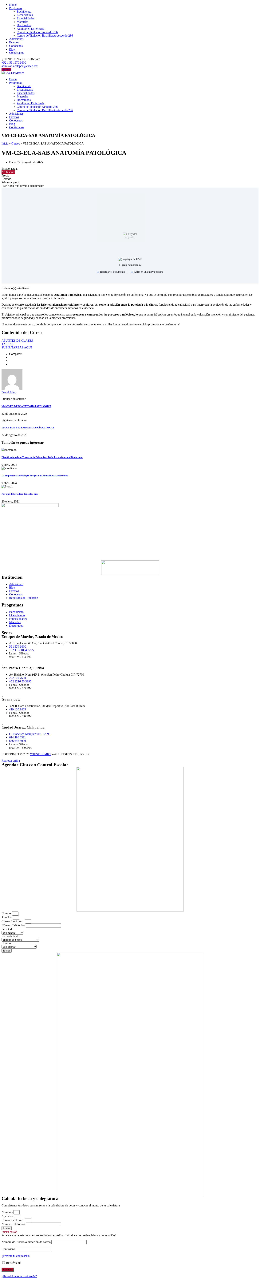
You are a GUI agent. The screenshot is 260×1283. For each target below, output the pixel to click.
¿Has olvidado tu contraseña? (19, 1276)
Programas (15, 8)
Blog (12, 49)
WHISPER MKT (40, 754)
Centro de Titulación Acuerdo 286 (37, 32)
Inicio (5, 143)
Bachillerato (24, 11)
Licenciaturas (25, 15)
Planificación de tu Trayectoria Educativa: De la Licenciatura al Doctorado (42, 457)
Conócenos (16, 45)
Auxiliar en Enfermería (30, 28)
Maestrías (22, 21)
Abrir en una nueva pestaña (148, 271)
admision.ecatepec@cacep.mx (20, 66)
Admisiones (16, 39)
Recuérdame (13, 1262)
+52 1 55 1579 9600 (14, 62)
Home (13, 4)
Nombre (7, 913)
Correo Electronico (13, 1220)
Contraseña (8, 1249)
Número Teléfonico (14, 925)
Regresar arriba (11, 760)
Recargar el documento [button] (112, 271)
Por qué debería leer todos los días (20, 493)
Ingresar (6, 69)
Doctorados (24, 25)
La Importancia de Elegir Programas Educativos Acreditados (35, 475)
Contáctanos (16, 52)
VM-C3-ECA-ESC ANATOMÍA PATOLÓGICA (26, 406)
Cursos (15, 143)
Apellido (7, 917)
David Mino (9, 392)
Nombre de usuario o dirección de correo (26, 1242)
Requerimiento (10, 936)
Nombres (7, 1212)
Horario (6, 943)
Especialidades (25, 18)
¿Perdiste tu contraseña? (16, 1255)
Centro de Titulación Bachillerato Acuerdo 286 (45, 35)
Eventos (14, 42)
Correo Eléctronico (13, 921)
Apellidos (8, 1216)
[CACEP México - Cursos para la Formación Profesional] (13, 72)
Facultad (7, 929)
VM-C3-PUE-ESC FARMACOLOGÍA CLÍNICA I (28, 427)
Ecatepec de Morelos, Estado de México (32, 637)
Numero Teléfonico (14, 1224)
